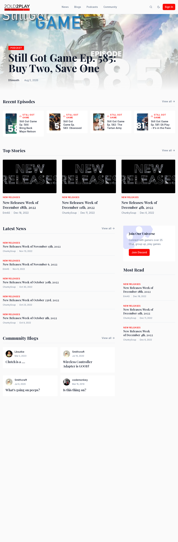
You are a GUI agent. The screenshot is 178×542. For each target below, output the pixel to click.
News (65, 6)
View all (167, 101)
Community (110, 6)
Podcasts (92, 6)
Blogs (77, 6)
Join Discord (139, 252)
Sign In (169, 6)
